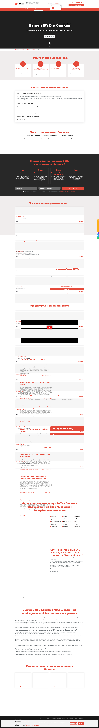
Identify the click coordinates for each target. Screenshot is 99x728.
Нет (57, 8)
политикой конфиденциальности (68, 191)
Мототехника (69, 8)
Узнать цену (73, 594)
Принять (81, 723)
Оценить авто (49, 36)
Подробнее (73, 723)
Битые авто (19, 8)
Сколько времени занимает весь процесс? (28, 116)
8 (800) (77, 2)
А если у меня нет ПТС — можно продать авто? (30, 113)
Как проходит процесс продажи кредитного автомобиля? (32, 109)
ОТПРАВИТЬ (73, 188)
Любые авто (28, 8)
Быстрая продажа (76, 5)
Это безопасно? (21, 119)
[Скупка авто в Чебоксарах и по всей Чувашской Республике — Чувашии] (19, 4)
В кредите (38, 8)
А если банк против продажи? (25, 103)
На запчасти (47, 8)
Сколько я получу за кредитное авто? (27, 106)
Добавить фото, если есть (67, 286)
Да (53, 8)
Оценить (67, 289)
